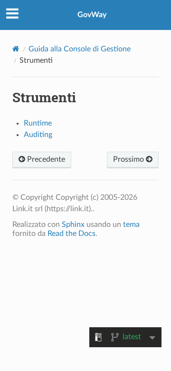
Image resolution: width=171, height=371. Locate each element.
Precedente (45, 159)
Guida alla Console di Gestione (79, 49)
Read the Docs (71, 233)
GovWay (91, 15)
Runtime (38, 123)
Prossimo (129, 159)
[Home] (15, 49)
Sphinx (73, 224)
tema (131, 224)
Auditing (38, 134)
